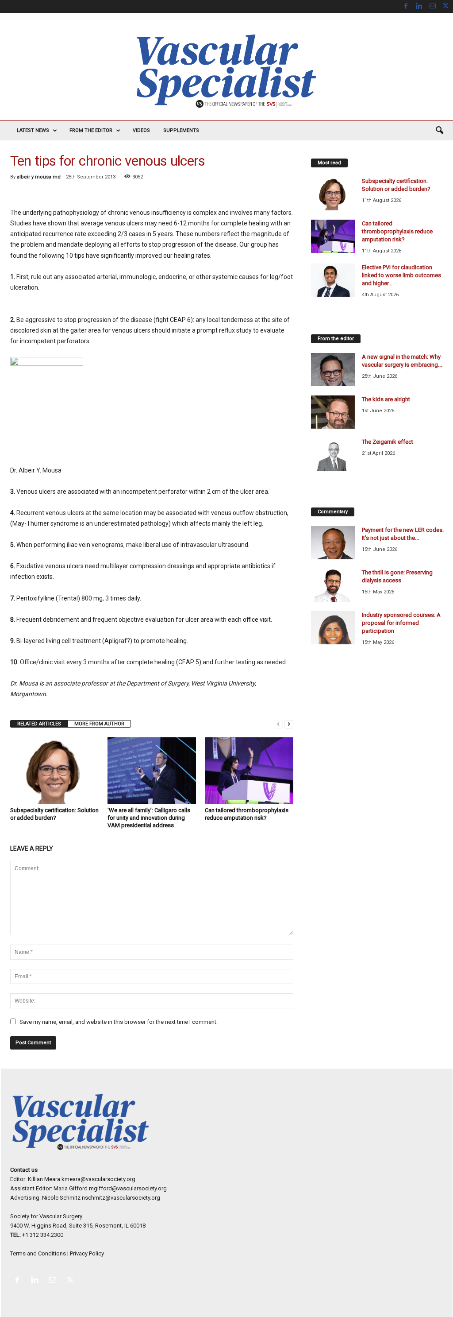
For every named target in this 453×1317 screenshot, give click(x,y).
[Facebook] (406, 6)
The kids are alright (386, 399)
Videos (141, 130)
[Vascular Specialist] (226, 71)
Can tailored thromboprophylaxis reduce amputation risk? (397, 231)
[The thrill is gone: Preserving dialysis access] (333, 585)
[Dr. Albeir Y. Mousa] (151, 405)
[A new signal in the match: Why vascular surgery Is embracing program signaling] (333, 369)
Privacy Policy (87, 1253)
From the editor (90, 130)
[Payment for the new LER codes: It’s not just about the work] (333, 542)
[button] (439, 130)
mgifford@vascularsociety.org (128, 1188)
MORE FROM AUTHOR (99, 724)
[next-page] (288, 723)
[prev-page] (278, 723)
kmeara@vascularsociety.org (98, 1179)
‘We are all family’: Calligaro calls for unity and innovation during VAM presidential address (148, 818)
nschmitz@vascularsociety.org (121, 1197)
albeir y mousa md (39, 177)
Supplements (181, 130)
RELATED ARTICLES (39, 724)
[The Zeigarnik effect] (333, 454)
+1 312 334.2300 (42, 1235)
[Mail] (432, 6)
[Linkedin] (419, 6)
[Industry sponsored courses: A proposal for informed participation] (333, 627)
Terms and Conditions (38, 1253)
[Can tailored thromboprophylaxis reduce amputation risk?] (249, 770)
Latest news (33, 130)
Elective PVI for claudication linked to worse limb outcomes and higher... (401, 275)
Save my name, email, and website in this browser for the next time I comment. (118, 1022)
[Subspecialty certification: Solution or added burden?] (54, 770)
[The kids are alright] (333, 412)
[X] (446, 6)
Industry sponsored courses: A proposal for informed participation (401, 623)
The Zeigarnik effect (387, 441)
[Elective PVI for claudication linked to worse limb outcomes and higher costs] (333, 280)
